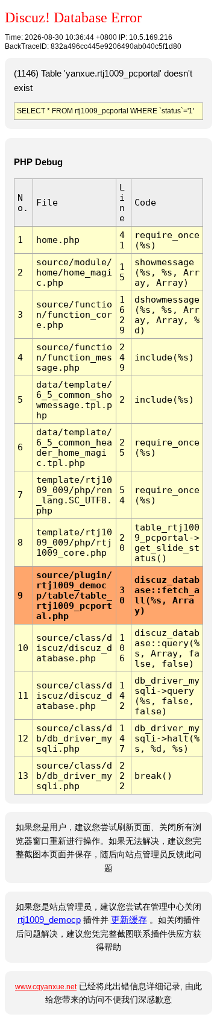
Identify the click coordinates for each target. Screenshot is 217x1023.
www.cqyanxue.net (46, 987)
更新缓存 (129, 920)
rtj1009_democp (49, 920)
